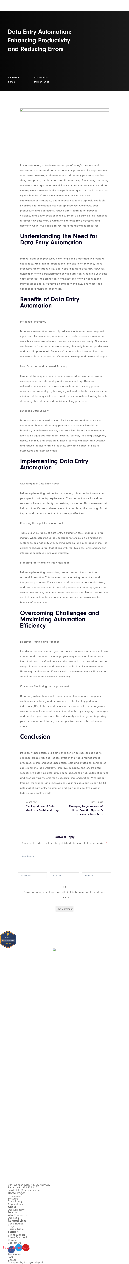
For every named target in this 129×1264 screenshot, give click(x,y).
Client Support (16, 1234)
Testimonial (14, 1254)
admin (11, 81)
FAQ (10, 1257)
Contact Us (14, 1242)
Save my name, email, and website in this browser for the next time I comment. (65, 895)
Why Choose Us (17, 1215)
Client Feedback (18, 1237)
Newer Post (86, 808)
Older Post (42, 806)
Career (12, 1259)
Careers (12, 1240)
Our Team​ (14, 1217)
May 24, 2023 (41, 81)
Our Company (16, 1209)
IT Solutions (14, 1196)
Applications (15, 1204)
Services (12, 1212)
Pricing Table (16, 1228)
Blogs (11, 1226)
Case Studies (15, 1223)
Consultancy (15, 1201)
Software (13, 1198)
